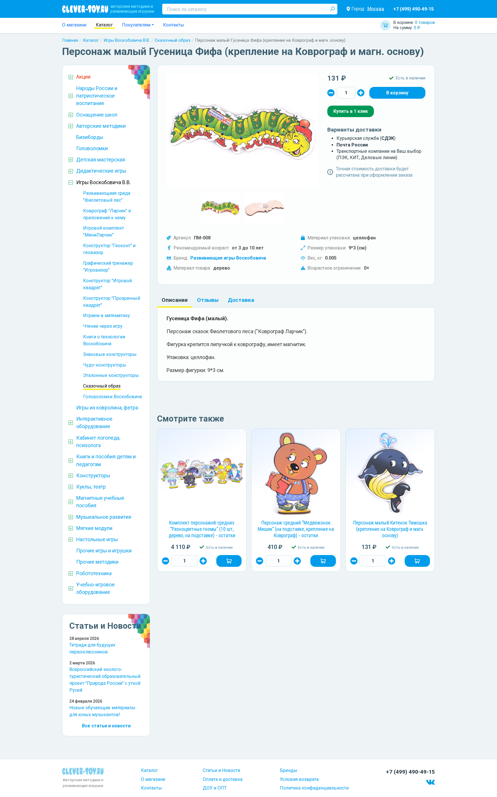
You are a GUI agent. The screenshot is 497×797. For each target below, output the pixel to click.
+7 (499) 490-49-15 (413, 9)
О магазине (74, 25)
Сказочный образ (172, 40)
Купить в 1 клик (350, 111)
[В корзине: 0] (397, 92)
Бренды (288, 770)
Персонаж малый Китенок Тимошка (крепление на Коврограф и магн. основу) (390, 529)
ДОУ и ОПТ (215, 788)
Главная (70, 40)
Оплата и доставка (222, 779)
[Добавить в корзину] (229, 561)
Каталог (104, 25)
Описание (175, 300)
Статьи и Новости (221, 770)
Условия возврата (299, 779)
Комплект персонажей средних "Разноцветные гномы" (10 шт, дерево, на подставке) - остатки (202, 529)
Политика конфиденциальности (314, 788)
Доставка (241, 300)
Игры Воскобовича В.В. (127, 40)
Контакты (173, 25)
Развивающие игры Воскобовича (228, 258)
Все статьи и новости (106, 726)
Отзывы (208, 300)
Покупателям (136, 25)
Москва (375, 9)
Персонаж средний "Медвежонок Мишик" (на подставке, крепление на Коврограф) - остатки (296, 529)
